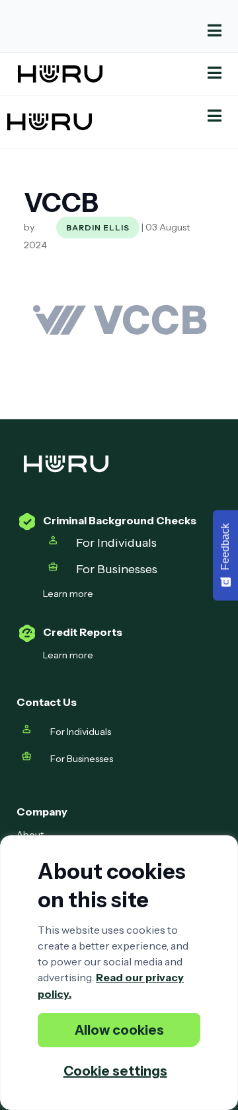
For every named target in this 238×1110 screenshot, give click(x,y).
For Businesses (118, 569)
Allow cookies (119, 1030)
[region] (119, 972)
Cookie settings (115, 1071)
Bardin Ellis (98, 227)
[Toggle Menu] (119, 31)
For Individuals (116, 543)
